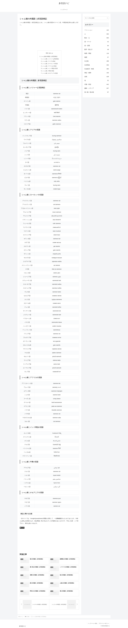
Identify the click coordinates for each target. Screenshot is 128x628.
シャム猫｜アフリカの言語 (49, 66)
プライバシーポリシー (104, 623)
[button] (107, 18)
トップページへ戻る (92, 623)
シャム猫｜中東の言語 (48, 71)
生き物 (22, 527)
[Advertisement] (49, 38)
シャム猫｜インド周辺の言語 (50, 68)
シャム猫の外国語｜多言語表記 (49, 56)
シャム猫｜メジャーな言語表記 (50, 59)
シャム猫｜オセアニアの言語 (50, 73)
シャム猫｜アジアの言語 (48, 61)
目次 (47, 53)
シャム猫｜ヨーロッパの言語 (50, 63)
